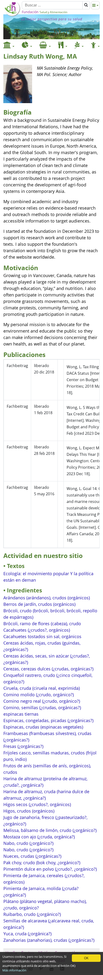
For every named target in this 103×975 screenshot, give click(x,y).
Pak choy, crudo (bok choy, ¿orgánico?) (41, 862)
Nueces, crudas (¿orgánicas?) (32, 856)
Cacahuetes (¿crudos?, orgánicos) (36, 630)
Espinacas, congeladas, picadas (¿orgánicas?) (48, 720)
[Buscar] (86, 5)
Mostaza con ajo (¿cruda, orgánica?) (39, 837)
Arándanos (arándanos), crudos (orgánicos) (46, 598)
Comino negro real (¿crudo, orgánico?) (41, 701)
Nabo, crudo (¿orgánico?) (28, 843)
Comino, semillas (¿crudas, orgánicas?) (42, 707)
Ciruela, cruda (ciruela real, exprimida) (41, 688)
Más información (14, 970)
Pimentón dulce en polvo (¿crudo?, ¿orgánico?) (50, 869)
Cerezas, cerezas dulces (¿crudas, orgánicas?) (48, 669)
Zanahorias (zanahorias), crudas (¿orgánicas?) (48, 940)
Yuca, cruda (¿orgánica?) (27, 933)
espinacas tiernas (21, 714)
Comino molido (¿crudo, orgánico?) (38, 694)
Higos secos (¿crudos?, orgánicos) (37, 804)
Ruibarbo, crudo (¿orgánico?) (32, 914)
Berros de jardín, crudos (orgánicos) (39, 604)
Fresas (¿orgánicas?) (23, 746)
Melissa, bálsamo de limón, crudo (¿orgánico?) (50, 830)
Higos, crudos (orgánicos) (28, 811)
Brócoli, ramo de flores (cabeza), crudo (42, 623)
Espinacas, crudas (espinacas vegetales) (43, 727)
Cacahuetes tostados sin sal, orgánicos (42, 636)
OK (86, 958)
